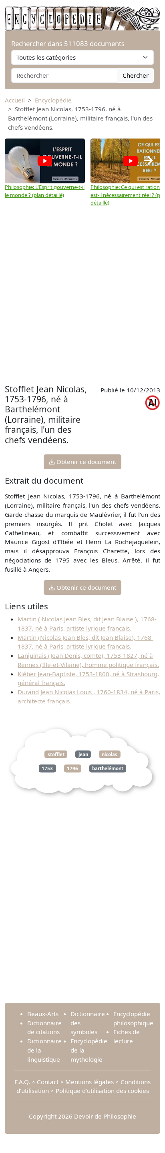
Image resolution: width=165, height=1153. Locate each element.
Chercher (136, 75)
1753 (47, 768)
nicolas (109, 754)
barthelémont (107, 768)
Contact (47, 1082)
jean (83, 754)
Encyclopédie (53, 100)
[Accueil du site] (82, 14)
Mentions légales (89, 1082)
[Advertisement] (82, 295)
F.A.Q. (22, 1082)
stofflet (56, 754)
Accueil (15, 100)
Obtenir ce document (85, 462)
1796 (72, 768)
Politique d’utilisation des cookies (102, 1091)
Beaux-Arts (42, 1014)
